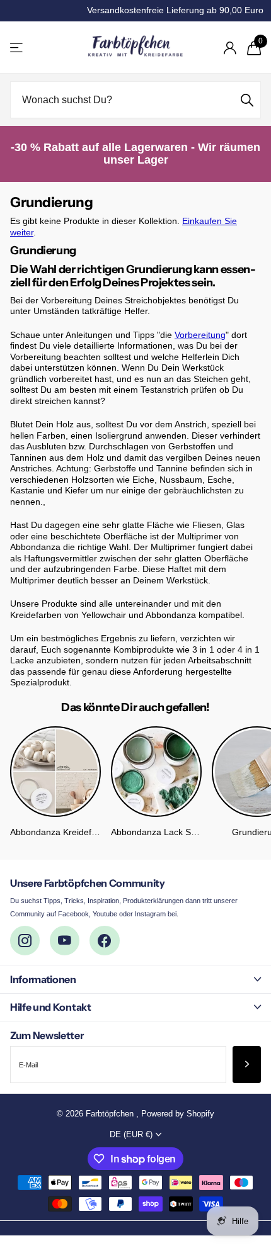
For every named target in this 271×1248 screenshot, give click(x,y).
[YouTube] (64, 940)
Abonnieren (247, 1064)
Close (135, 978)
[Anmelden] (229, 48)
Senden (247, 99)
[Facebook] (104, 940)
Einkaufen (17, 47)
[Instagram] (25, 940)
